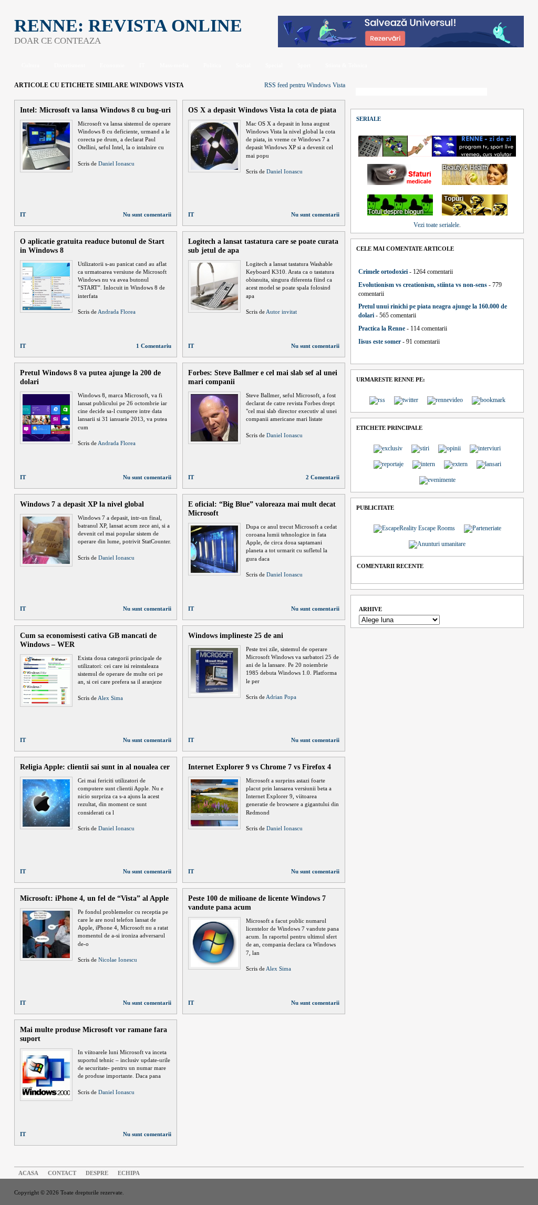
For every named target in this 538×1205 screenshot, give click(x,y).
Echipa (129, 1173)
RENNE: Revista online (128, 25)
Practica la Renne (381, 328)
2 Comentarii (322, 477)
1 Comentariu (153, 346)
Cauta (508, 92)
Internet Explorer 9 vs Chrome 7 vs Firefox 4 (259, 767)
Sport (304, 65)
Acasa (28, 1173)
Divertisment (69, 65)
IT (142, 65)
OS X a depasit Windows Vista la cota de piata (262, 110)
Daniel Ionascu (116, 163)
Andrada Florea (117, 311)
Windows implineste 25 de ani (235, 635)
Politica (212, 65)
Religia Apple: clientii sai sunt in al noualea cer (95, 767)
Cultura (30, 65)
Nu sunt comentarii (147, 214)
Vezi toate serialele (436, 225)
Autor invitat (281, 311)
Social (243, 65)
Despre (97, 1173)
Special (274, 65)
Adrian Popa (281, 697)
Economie (112, 65)
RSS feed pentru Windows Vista (304, 85)
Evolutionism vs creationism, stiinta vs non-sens (422, 285)
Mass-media (174, 65)
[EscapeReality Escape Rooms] (401, 45)
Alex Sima (110, 698)
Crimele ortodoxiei (383, 271)
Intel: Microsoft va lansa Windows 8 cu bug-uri (95, 110)
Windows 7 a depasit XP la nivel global (82, 504)
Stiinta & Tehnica (346, 65)
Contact (62, 1173)
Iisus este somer (379, 341)
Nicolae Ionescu (117, 959)
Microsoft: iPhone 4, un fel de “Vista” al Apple (94, 898)
